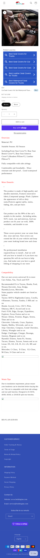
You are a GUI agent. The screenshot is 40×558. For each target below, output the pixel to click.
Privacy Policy (9, 487)
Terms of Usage (9, 449)
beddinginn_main (17, 554)
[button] (4, 3)
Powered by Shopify (27, 554)
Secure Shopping (9, 482)
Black (16, 104)
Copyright (7, 459)
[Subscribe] (31, 516)
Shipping (4, 97)
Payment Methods (10, 477)
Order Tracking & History (13, 445)
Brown (6, 104)
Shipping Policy (9, 472)
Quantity (4, 109)
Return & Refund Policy (12, 454)
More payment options (20, 133)
